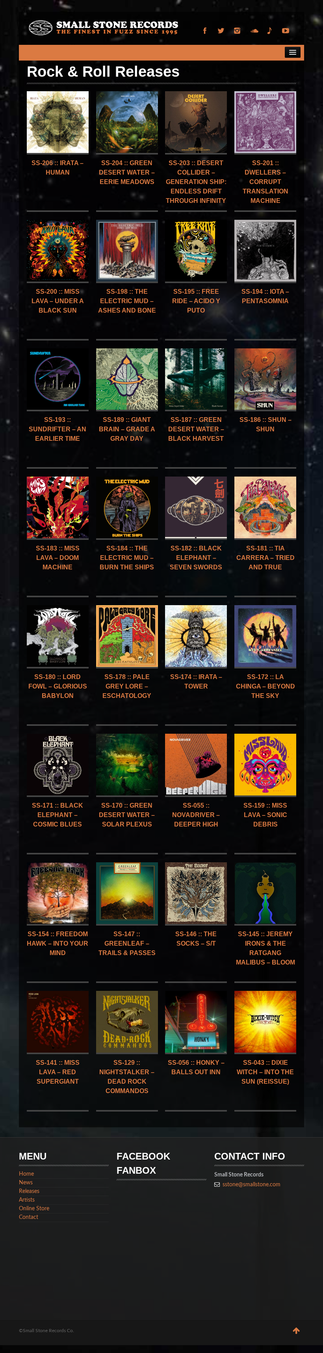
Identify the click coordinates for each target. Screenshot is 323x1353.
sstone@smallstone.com (251, 1184)
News (26, 1182)
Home (26, 1174)
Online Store (34, 1208)
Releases (29, 1191)
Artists (27, 1200)
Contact (28, 1217)
